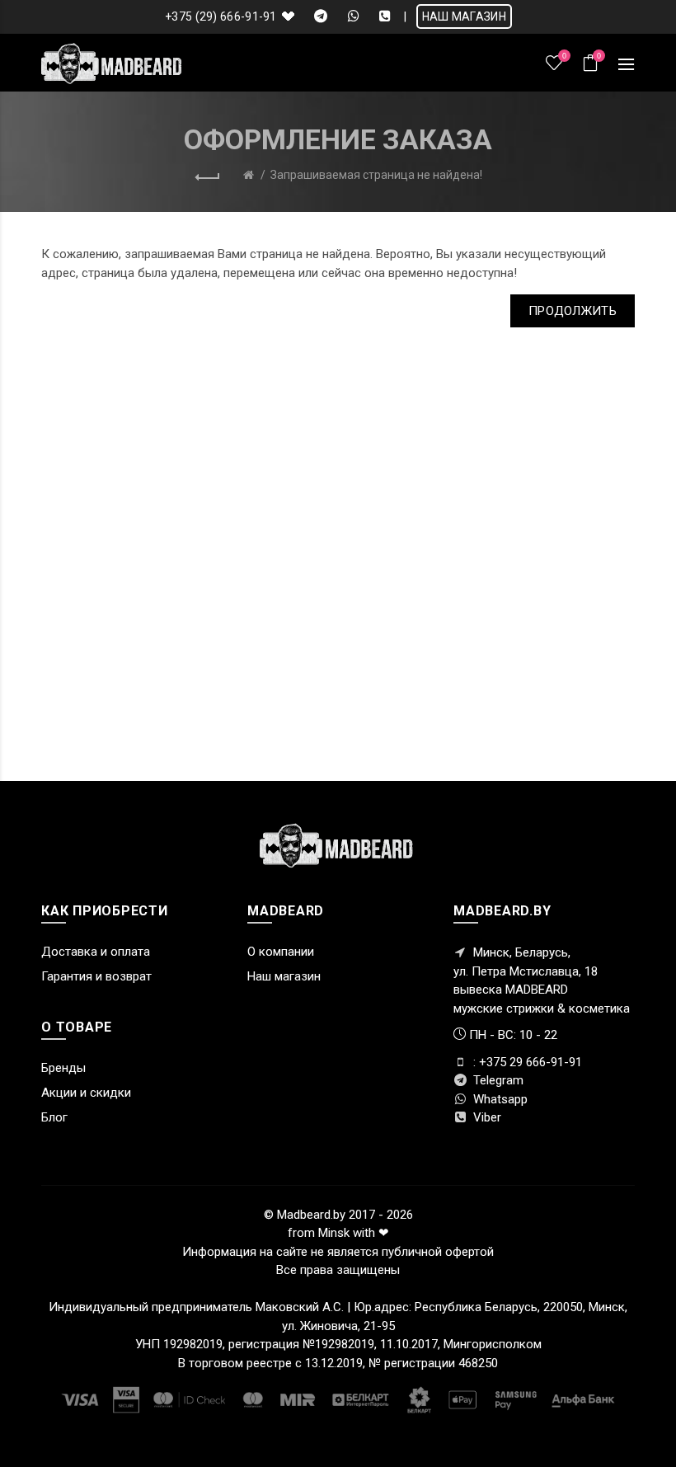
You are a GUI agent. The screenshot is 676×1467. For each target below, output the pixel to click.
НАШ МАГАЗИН (464, 16)
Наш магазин (284, 976)
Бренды (63, 1067)
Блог (54, 1117)
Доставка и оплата (95, 951)
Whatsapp (499, 1099)
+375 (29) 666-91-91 (221, 16)
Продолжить (572, 310)
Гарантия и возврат (96, 976)
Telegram (496, 1080)
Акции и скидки (86, 1092)
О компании (280, 951)
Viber (485, 1117)
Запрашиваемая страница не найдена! (376, 174)
